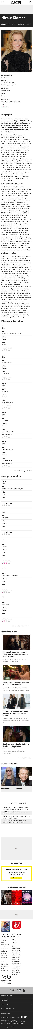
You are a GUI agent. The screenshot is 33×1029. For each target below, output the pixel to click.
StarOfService (24, 1022)
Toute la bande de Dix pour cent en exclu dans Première (15, 813)
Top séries (4, 1000)
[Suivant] (30, 778)
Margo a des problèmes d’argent (12, 489)
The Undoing (6, 604)
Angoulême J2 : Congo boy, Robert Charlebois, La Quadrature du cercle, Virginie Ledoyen (15, 809)
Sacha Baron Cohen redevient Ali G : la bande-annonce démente (16, 817)
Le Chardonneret (7, 449)
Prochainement (6, 996)
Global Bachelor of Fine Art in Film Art (10, 1022)
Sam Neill (19, 788)
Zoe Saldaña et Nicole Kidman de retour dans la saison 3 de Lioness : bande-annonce (16, 654)
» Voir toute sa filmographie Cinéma (21, 471)
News (14, 24)
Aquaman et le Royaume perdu (12, 333)
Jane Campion (5, 788)
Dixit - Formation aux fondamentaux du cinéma (12, 1023)
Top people (5, 1004)
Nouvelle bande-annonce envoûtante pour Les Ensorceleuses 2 (16, 684)
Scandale (5, 420)
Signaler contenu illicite (16, 1027)
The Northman (7, 362)
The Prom (5, 391)
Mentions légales (5, 1027)
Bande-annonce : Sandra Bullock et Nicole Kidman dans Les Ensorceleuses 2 (16, 746)
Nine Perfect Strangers (9, 575)
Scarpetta (5, 518)
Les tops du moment (7, 1008)
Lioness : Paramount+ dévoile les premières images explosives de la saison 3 (16, 713)
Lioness (4, 546)
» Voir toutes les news (25, 758)
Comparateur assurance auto (8, 1020)
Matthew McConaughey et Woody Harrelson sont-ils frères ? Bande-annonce (15, 821)
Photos (21, 24)
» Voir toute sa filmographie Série (22, 626)
